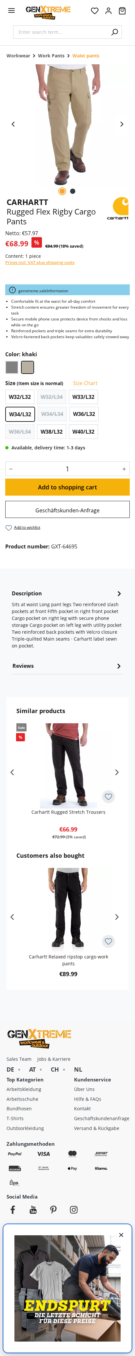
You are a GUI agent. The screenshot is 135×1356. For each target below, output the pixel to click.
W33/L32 (83, 397)
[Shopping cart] (122, 12)
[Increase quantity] (126, 469)
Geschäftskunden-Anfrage (67, 510)
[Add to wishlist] (108, 796)
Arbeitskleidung (24, 1089)
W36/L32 (84, 414)
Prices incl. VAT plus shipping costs (39, 262)
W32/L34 (52, 397)
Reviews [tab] (23, 665)
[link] (67, 509)
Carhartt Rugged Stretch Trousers (68, 812)
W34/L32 (20, 414)
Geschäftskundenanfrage (101, 1118)
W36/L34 (20, 431)
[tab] (67, 621)
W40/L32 (83, 431)
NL (78, 1069)
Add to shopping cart (67, 487)
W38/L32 (52, 431)
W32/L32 (20, 397)
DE (10, 1069)
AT (32, 1069)
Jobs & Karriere (53, 1059)
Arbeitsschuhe (22, 1099)
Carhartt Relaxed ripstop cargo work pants (68, 960)
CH (55, 1069)
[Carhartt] (117, 207)
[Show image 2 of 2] (72, 191)
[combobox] (60, 32)
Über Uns (84, 1089)
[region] (67, 125)
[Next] (121, 125)
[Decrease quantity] (9, 469)
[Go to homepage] (48, 13)
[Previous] (13, 125)
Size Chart (85, 383)
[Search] (114, 32)
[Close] (121, 1234)
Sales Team (19, 1059)
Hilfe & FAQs (87, 1099)
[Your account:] (108, 12)
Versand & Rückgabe (96, 1128)
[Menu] (11, 10)
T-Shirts (15, 1118)
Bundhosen (19, 1108)
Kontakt (82, 1108)
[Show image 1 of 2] (62, 191)
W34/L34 (52, 414)
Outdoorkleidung (25, 1128)
